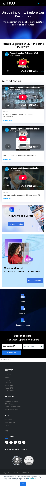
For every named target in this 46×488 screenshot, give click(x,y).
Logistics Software (11, 409)
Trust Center (9, 391)
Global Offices (10, 388)
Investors (8, 380)
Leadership (9, 385)
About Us (8, 374)
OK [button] (23, 484)
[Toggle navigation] (43, 3)
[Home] (1, 360)
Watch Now (7, 120)
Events (7, 425)
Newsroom (9, 420)
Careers (7, 377)
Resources (8, 428)
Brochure (23, 313)
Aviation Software (11, 401)
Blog (6, 431)
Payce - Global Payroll (13, 407)
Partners (8, 383)
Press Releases (10, 422)
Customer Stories (23, 325)
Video (23, 301)
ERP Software (9, 404)
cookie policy (32, 479)
